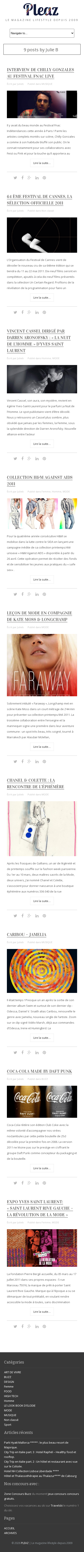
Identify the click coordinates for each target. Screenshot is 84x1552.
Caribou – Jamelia (26, 934)
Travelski (57, 1505)
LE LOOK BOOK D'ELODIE (20, 1405)
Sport (7, 1425)
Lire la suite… (42, 163)
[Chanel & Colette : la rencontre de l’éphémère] (42, 855)
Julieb (20, 83)
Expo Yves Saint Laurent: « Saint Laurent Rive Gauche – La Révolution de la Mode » (40, 1208)
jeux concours (57, 1494)
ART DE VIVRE (12, 1372)
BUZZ (45, 1079)
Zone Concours (14, 1494)
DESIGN (9, 1382)
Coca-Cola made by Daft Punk (39, 1071)
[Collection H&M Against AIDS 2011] (42, 528)
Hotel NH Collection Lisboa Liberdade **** (31, 1471)
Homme (46, 358)
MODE (55, 358)
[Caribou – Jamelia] (42, 992)
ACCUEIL (9, 1528)
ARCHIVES (10, 1533)
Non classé (48, 210)
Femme (46, 491)
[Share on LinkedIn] (37, 177)
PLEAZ (25, 1543)
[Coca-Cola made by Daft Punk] (42, 1117)
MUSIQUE (47, 83)
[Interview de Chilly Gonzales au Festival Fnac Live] (42, 117)
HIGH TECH (11, 1396)
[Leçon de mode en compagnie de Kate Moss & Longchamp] (42, 695)
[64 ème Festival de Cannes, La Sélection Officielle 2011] (42, 252)
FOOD (8, 1391)
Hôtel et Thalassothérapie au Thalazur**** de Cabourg (40, 1476)
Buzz (28, 1494)
